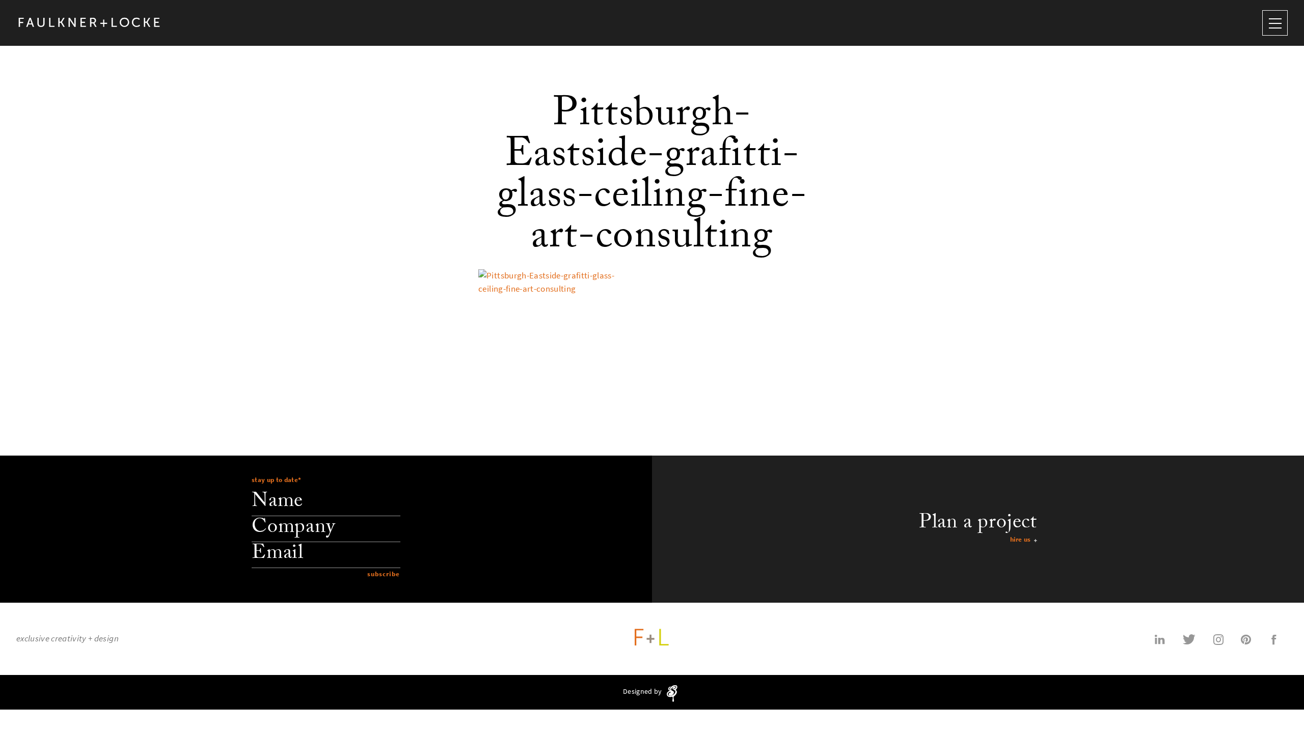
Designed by (643, 692)
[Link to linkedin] (1160, 639)
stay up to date (276, 479)
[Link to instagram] (1218, 639)
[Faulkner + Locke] (89, 23)
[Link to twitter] (1189, 639)
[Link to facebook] (1274, 639)
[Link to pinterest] (1246, 639)
